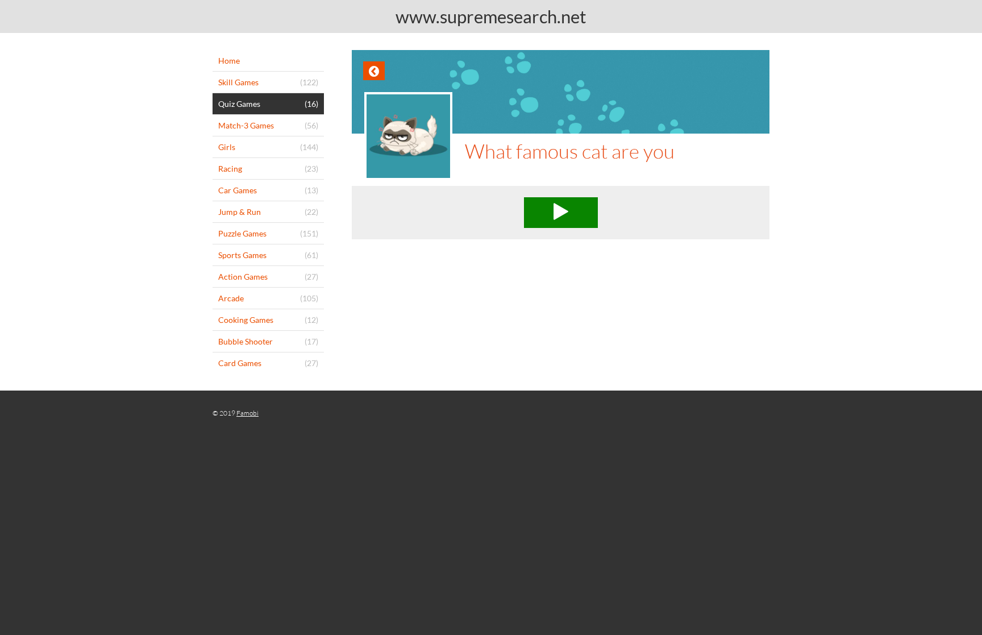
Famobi (247, 413)
